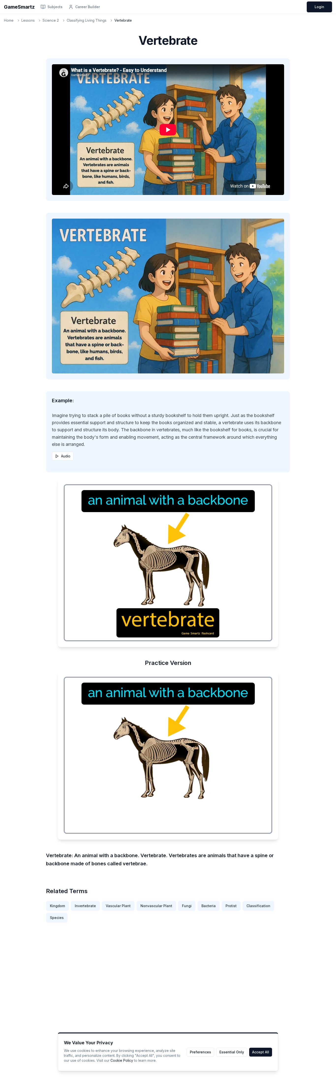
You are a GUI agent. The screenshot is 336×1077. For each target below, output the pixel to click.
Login (319, 7)
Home (9, 20)
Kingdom (57, 906)
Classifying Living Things (87, 20)
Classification (258, 906)
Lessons (28, 20)
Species (57, 918)
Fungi (187, 906)
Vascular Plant (118, 906)
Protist (231, 906)
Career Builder (87, 7)
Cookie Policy (121, 1060)
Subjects (54, 7)
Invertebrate (85, 906)
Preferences (200, 1052)
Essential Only (231, 1052)
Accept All (260, 1052)
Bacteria (208, 906)
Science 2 (51, 20)
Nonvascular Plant (156, 906)
